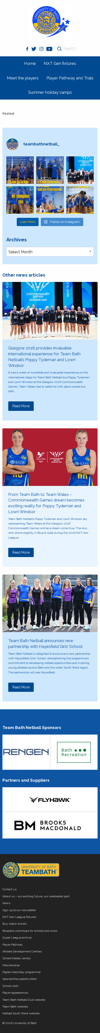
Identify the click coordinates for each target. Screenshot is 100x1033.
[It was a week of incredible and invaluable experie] (80, 170)
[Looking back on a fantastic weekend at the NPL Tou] (20, 200)
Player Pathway (12, 944)
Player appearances (15, 992)
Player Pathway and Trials (69, 78)
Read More (21, 406)
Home (30, 63)
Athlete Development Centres (22, 951)
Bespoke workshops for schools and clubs (29, 930)
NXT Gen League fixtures (19, 917)
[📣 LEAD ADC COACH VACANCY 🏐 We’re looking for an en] (20, 170)
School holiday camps (16, 958)
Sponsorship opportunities (19, 979)
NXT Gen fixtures (60, 63)
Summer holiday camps (50, 92)
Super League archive (17, 937)
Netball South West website (21, 1013)
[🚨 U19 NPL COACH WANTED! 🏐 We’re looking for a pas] (50, 170)
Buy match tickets (14, 923)
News (6, 903)
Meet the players (23, 78)
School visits (10, 986)
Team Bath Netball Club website (23, 999)
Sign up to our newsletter (19, 910)
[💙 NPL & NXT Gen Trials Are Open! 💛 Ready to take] (80, 200)
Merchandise (11, 965)
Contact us (9, 889)
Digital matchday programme (21, 972)
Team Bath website (15, 1006)
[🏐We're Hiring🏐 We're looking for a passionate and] (50, 200)
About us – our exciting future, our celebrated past (35, 896)
